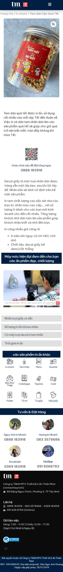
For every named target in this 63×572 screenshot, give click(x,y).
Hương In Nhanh (48, 434)
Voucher (53, 366)
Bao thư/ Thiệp (9, 384)
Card (53, 383)
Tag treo (38, 383)
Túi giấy (39, 400)
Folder (9, 400)
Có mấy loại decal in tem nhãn (24, 335)
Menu (39, 366)
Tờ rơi (24, 400)
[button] (49, 4)
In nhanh (21, 13)
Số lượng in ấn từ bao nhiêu (21, 327)
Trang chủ (6, 13)
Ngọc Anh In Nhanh (15, 434)
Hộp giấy (53, 400)
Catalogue (24, 383)
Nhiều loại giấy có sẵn (18, 318)
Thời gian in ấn (14, 343)
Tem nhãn (24, 366)
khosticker (15, 461)
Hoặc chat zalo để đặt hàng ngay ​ (32, 165)
